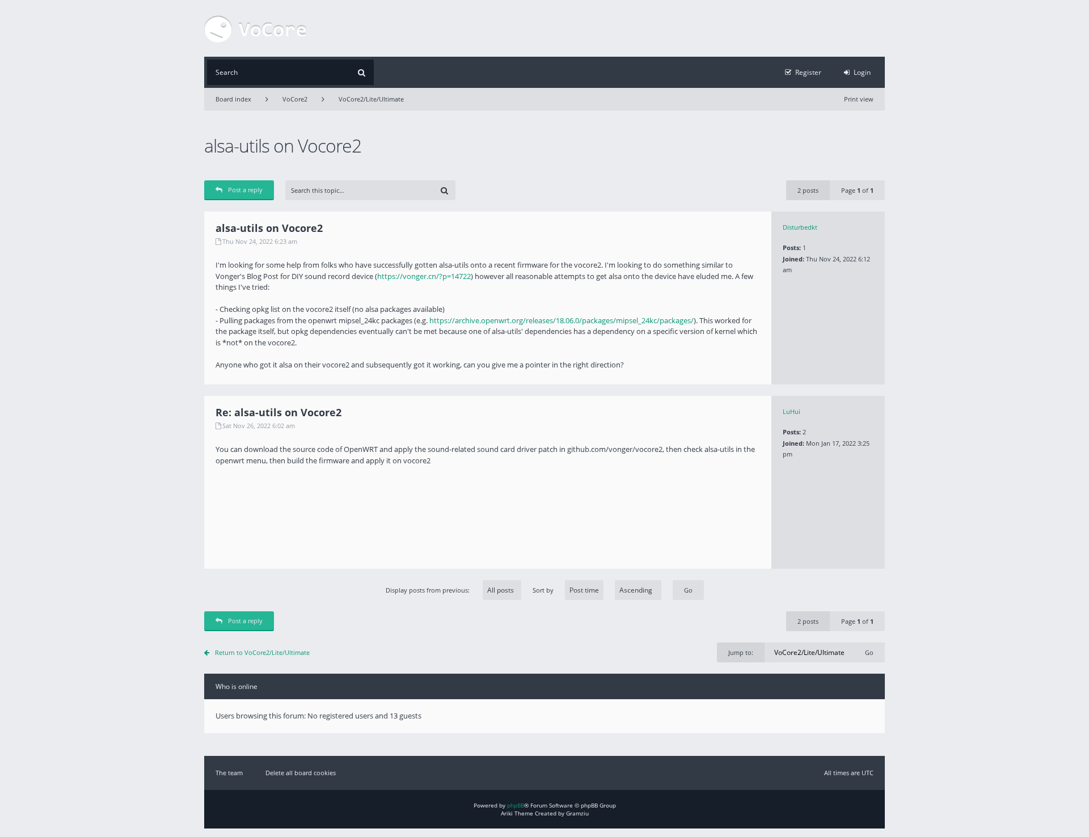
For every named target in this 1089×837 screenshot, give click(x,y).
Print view (858, 99)
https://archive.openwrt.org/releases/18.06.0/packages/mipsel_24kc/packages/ (561, 320)
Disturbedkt (800, 227)
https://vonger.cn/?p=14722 (424, 276)
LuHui (791, 411)
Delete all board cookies (300, 772)
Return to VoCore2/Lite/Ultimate (262, 652)
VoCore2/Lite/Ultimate (371, 99)
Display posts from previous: (428, 590)
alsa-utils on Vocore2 (282, 145)
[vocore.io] (255, 28)
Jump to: (740, 652)
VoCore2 (294, 99)
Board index (233, 99)
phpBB (515, 805)
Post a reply (245, 189)
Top (893, 376)
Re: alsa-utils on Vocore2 (278, 412)
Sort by (543, 590)
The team (229, 772)
